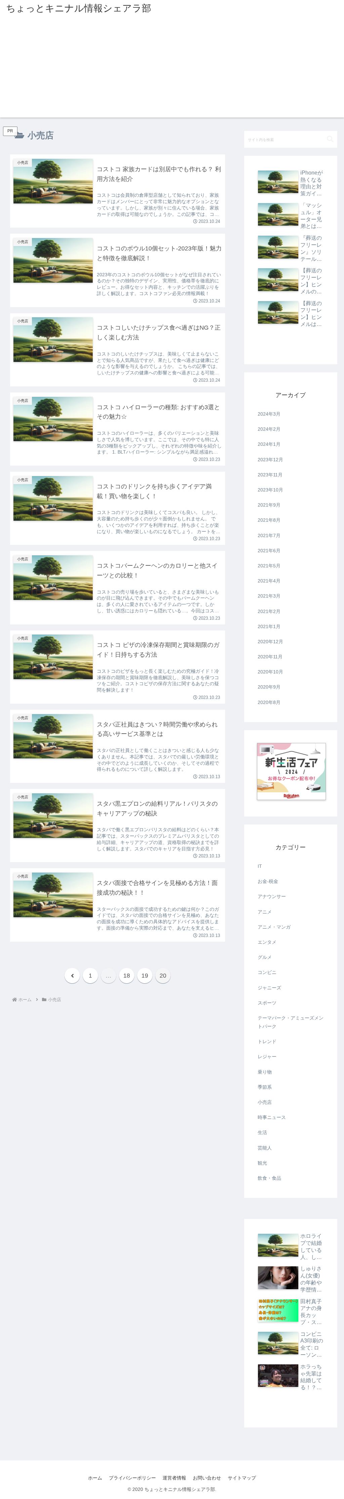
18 (126, 975)
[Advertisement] (172, 71)
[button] (330, 139)
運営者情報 (174, 1478)
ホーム (95, 1478)
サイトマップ (242, 1478)
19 (144, 975)
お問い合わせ (207, 1478)
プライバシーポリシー (132, 1478)
